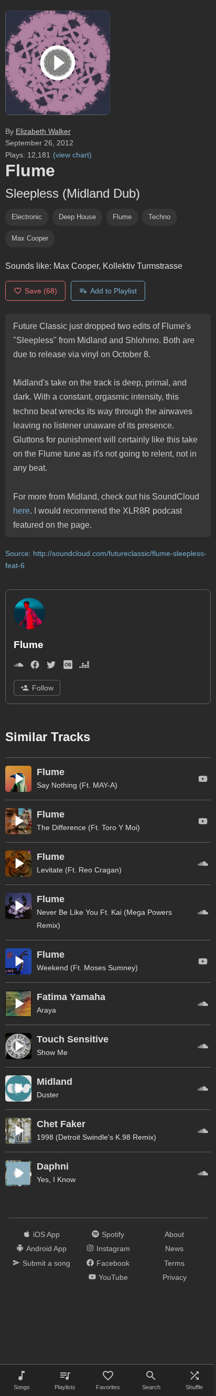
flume (122, 217)
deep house (77, 217)
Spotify (113, 1234)
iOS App (46, 1234)
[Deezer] (84, 667)
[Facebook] (35, 667)
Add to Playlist (113, 291)
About (174, 1234)
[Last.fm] (68, 667)
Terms (174, 1263)
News (174, 1248)
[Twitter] (51, 667)
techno (159, 217)
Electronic (27, 217)
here (21, 510)
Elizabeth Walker (43, 131)
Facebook (112, 1263)
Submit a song (46, 1263)
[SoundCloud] (19, 667)
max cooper (30, 238)
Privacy (175, 1277)
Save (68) (41, 291)
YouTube (113, 1277)
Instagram (113, 1248)
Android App (46, 1248)
